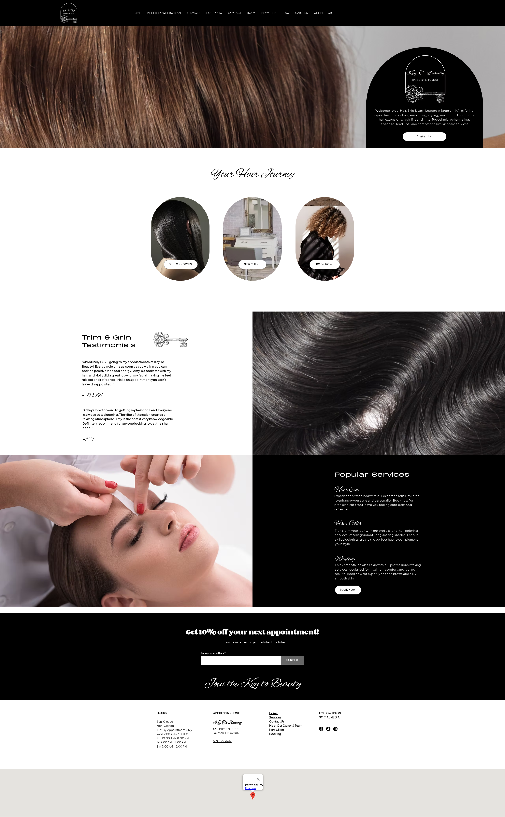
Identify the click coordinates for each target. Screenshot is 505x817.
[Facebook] (321, 729)
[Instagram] (335, 729)
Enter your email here (212, 653)
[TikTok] (328, 729)
